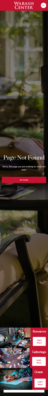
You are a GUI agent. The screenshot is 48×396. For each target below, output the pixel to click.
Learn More (39, 341)
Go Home (24, 180)
